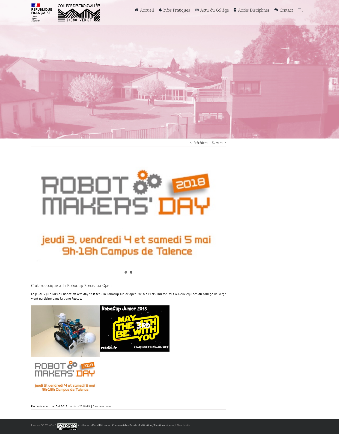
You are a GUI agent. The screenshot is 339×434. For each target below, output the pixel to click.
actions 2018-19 (80, 406)
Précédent (200, 143)
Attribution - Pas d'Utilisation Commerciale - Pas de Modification (115, 425)
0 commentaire (102, 406)
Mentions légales (164, 425)
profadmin (42, 406)
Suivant (217, 143)
